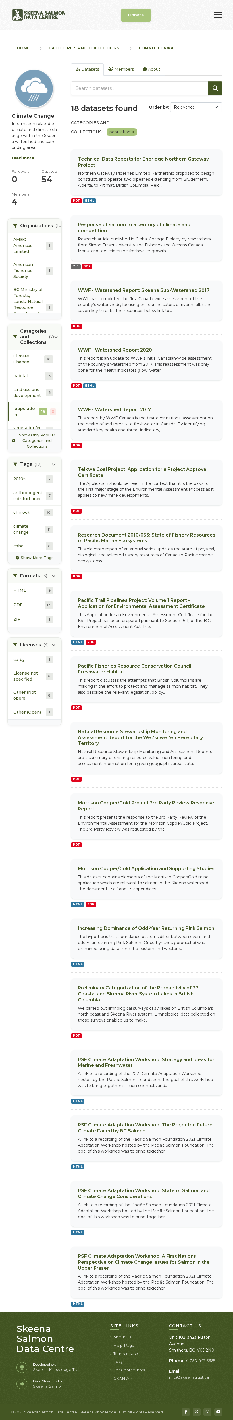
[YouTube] (218, 1412)
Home (23, 48)
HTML (89, 201)
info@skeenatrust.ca (189, 1377)
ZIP (76, 266)
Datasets (89, 69)
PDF (76, 201)
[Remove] (133, 132)
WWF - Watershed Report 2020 (115, 350)
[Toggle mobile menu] (218, 15)
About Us (122, 1337)
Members (123, 69)
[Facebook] (186, 1412)
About (153, 69)
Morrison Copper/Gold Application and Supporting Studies (146, 868)
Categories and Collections (84, 48)
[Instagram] (207, 1412)
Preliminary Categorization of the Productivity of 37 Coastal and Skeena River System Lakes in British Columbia (138, 994)
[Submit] (215, 88)
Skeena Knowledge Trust (57, 1369)
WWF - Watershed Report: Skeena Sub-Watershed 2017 (143, 290)
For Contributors (129, 1370)
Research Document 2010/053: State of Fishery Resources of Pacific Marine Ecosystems (146, 538)
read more (23, 158)
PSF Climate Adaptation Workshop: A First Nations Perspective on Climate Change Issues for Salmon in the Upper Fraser (144, 1262)
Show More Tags (37, 557)
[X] (197, 1412)
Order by (158, 107)
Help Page (123, 1345)
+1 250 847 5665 (200, 1360)
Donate (136, 15)
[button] (34, 226)
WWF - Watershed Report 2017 (114, 409)
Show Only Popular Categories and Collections (37, 440)
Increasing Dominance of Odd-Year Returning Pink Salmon (146, 928)
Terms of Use (125, 1353)
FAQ (117, 1361)
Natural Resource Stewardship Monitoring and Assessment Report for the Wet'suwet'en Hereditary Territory (140, 737)
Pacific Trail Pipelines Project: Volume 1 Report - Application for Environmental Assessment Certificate (141, 603)
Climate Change (157, 48)
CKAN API (123, 1378)
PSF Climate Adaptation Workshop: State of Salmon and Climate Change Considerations (144, 1193)
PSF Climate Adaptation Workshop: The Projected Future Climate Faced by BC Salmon (145, 1128)
